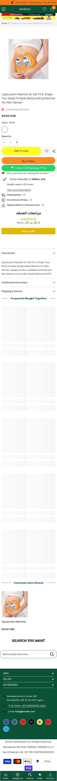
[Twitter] (6, 729)
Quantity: (7, 136)
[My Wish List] (44, 9)
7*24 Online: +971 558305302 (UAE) (27, 705)
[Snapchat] (40, 722)
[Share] (53, 151)
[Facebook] (6, 722)
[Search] (52, 654)
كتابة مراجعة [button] (28, 231)
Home (4, 23)
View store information (19, 189)
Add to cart (21, 150)
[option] (28, 59)
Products (14, 23)
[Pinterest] (23, 722)
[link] (28, 14)
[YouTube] (48, 722)
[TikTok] (31, 722)
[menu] (3, 9)
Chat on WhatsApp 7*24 (31, 168)
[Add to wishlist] (47, 151)
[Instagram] (15, 722)
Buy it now (28, 161)
